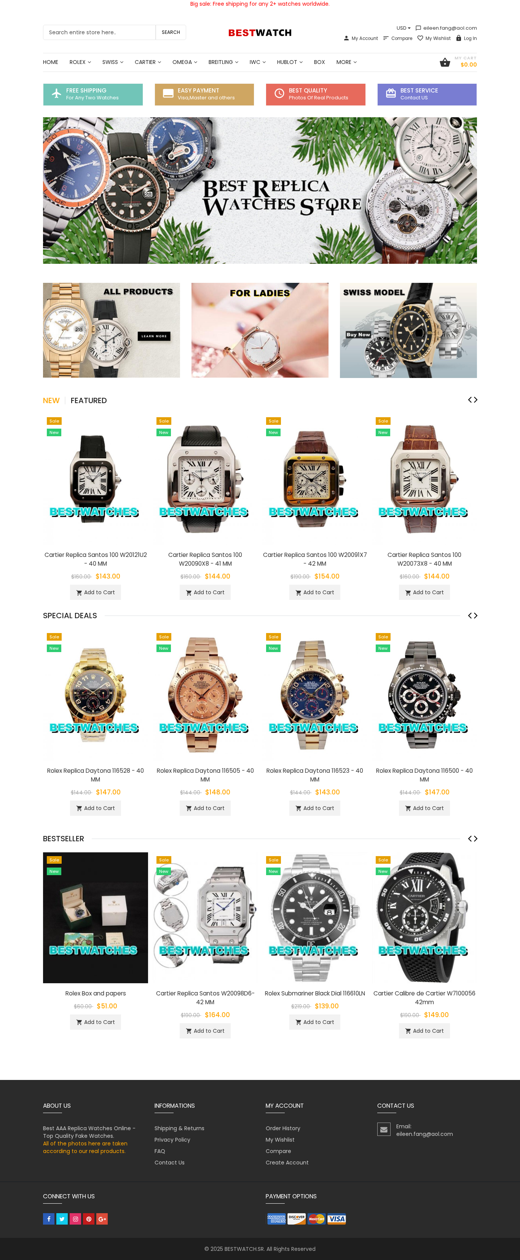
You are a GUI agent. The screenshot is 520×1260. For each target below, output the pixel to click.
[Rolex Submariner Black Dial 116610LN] (314, 917)
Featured (89, 400)
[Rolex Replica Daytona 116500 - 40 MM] (424, 694)
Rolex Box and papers (95, 993)
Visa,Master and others (206, 97)
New (51, 400)
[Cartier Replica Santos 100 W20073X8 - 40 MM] (424, 478)
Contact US (414, 97)
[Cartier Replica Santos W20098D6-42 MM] (205, 917)
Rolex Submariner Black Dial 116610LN (315, 993)
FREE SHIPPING (86, 90)
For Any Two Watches (92, 97)
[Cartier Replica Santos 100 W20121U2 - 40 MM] (95, 478)
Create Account (287, 1162)
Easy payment (198, 90)
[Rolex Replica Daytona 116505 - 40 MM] (205, 694)
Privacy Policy (172, 1140)
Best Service (419, 90)
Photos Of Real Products (318, 97)
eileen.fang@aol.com (446, 28)
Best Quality (308, 90)
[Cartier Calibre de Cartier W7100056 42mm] (424, 917)
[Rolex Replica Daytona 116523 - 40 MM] (314, 694)
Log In (470, 38)
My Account (365, 38)
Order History (283, 1128)
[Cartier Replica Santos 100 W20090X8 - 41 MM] (205, 478)
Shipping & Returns (179, 1128)
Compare (401, 38)
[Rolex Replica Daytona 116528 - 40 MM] (95, 694)
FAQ (160, 1151)
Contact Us (170, 1162)
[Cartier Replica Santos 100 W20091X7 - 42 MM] (314, 478)
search (171, 32)
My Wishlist (438, 38)
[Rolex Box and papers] (95, 917)
